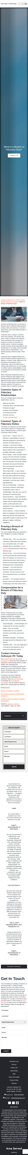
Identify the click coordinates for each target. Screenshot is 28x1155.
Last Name (7, 736)
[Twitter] (17, 1103)
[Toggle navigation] (25, 4)
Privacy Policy (14, 1080)
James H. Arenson (13, 704)
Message (7, 756)
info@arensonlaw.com (18, 1098)
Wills (14, 1074)
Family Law (14, 1067)
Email (6, 746)
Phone (6, 751)
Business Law (14, 1061)
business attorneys (9, 659)
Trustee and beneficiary (10, 417)
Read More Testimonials (14, 966)
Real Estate (14, 1071)
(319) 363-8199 (18, 679)
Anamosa (14, 1152)
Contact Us (14, 155)
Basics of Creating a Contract (10, 691)
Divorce (14, 1064)
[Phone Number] (22, 3)
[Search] (19, 3)
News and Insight (14, 1077)
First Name (7, 731)
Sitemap (14, 1083)
